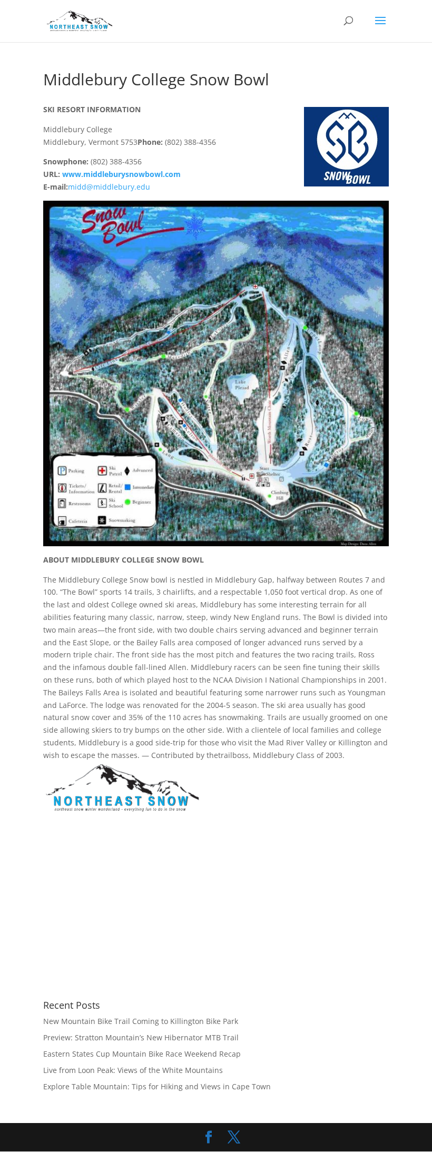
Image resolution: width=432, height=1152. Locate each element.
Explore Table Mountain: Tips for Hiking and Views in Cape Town (157, 1086)
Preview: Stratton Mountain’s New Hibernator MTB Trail (141, 1037)
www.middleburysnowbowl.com (121, 174)
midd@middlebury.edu (109, 187)
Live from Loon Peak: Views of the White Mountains (133, 1070)
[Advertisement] (131, 907)
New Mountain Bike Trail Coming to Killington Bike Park (140, 1021)
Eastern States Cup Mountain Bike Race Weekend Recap (142, 1054)
